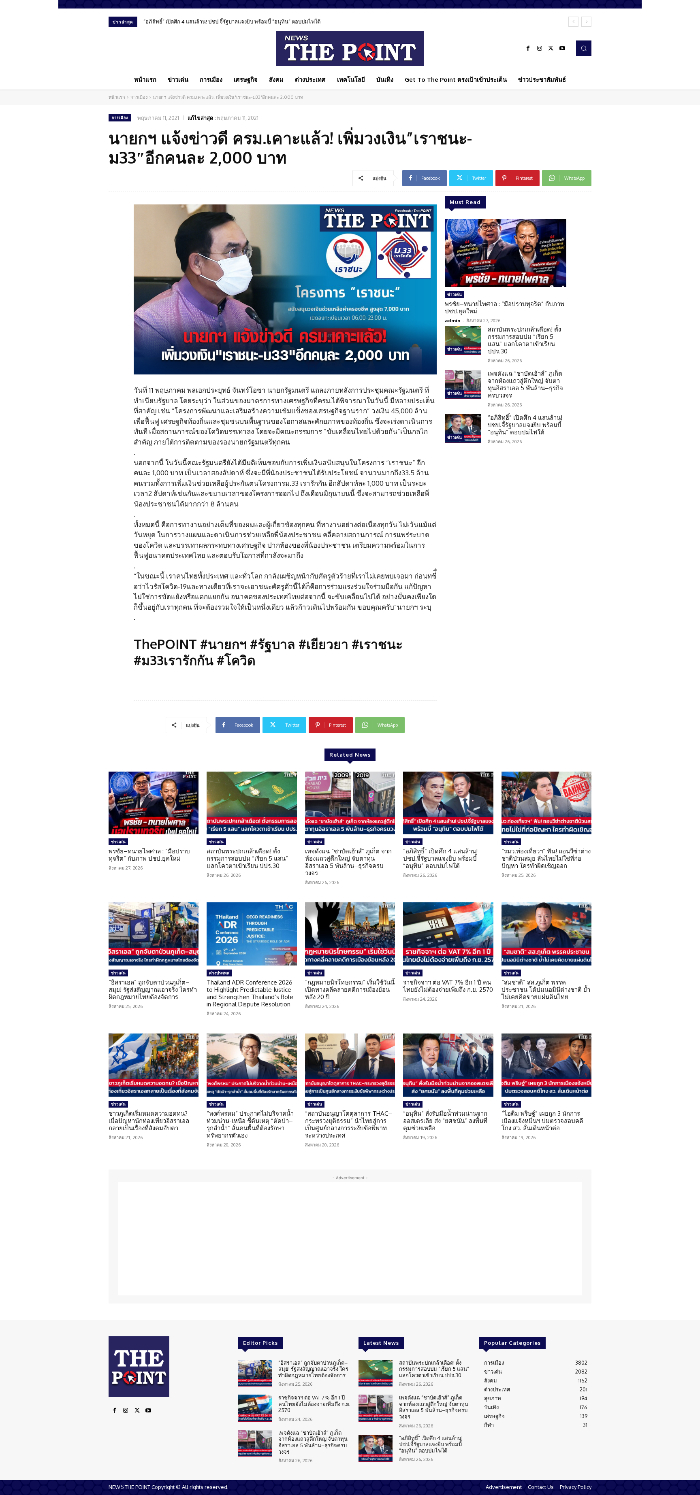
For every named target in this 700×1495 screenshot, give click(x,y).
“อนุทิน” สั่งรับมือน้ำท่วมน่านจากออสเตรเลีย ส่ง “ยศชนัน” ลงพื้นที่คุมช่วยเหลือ (445, 1121)
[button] (583, 48)
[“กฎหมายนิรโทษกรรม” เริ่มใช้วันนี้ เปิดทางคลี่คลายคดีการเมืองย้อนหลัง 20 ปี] (350, 933)
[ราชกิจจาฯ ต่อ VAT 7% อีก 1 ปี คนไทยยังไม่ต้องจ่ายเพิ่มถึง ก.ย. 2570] (448, 933)
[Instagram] (539, 48)
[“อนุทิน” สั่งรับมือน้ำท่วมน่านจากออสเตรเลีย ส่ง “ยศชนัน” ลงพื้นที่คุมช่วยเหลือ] (448, 1065)
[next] (586, 22)
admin (453, 320)
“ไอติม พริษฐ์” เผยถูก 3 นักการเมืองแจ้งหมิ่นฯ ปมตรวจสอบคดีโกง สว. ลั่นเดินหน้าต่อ (542, 1121)
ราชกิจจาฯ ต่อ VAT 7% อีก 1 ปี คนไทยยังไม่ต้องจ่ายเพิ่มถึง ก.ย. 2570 (448, 985)
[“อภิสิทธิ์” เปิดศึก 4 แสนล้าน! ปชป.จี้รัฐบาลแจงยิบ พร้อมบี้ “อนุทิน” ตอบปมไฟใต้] (463, 428)
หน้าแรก (117, 97)
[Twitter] (551, 48)
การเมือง (138, 97)
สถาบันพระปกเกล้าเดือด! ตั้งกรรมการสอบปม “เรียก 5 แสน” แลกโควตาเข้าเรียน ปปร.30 (524, 340)
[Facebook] (528, 48)
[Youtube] (562, 48)
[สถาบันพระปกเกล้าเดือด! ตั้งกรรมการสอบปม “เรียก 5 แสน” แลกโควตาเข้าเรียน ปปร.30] (463, 340)
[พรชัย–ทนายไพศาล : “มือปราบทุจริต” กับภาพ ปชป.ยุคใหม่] (505, 253)
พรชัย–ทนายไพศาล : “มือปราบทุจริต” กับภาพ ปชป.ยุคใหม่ (504, 307)
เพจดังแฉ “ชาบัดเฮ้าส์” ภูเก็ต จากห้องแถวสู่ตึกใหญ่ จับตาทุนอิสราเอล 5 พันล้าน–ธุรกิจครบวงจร (525, 384)
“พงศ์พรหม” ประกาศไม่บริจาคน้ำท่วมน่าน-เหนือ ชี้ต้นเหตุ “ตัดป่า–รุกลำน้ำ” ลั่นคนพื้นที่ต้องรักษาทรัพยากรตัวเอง (250, 1124)
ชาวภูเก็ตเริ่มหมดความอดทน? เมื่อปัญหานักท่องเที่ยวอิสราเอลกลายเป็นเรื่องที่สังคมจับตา (149, 1121)
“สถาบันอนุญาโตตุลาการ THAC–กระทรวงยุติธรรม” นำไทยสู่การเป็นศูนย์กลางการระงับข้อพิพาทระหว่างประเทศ (348, 1124)
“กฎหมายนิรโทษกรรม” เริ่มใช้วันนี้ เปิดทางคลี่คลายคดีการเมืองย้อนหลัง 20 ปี (350, 989)
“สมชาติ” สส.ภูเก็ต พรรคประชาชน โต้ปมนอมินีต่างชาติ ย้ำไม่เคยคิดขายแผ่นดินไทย (546, 989)
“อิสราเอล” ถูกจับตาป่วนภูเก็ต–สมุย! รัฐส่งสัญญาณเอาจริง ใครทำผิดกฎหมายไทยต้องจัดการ (153, 989)
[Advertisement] (350, 1238)
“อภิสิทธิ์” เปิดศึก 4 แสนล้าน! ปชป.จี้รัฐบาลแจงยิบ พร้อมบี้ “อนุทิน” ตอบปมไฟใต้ (231, 21)
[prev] (573, 22)
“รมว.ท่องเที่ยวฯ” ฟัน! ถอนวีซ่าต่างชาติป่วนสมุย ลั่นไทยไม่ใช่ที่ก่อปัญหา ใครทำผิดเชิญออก (546, 858)
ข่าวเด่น (454, 294)
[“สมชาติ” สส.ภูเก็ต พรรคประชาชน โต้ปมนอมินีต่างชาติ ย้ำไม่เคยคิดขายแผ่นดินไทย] (546, 933)
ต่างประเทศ (219, 973)
